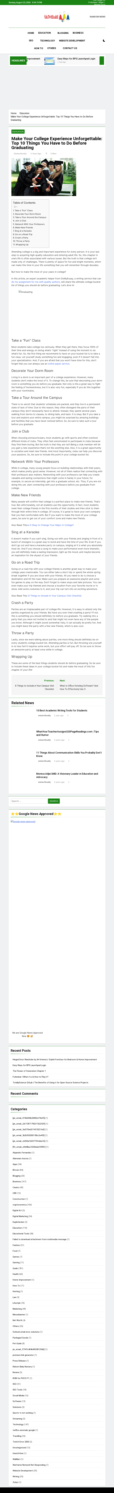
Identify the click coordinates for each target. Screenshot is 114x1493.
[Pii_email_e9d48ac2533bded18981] (29, 1147)
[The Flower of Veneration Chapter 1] (91, 62)
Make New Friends (24, 227)
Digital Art (17, 1210)
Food (15, 1251)
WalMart (16, 1459)
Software (17, 1401)
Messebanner (19, 1314)
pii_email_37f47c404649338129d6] (28, 1349)
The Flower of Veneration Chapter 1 (98, 9)
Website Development (72, 40)
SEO (31, 40)
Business (78, 33)
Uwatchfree (18, 1453)
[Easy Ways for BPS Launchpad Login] (36, 62)
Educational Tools (21, 1233)
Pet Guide (17, 1343)
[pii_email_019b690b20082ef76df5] (29, 1118)
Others (51, 48)
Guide (15, 1268)
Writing (16, 1476)
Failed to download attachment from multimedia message (39, 1239)
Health (16, 1274)
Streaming (17, 1418)
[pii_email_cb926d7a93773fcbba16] (29, 1141)
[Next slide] (104, 1)
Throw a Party (23, 241)
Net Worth (17, 1320)
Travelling (17, 1436)
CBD (15, 1193)
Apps (15, 1164)
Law (14, 1297)
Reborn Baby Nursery (22, 1366)
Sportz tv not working (23, 1413)
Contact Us (70, 48)
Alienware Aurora (20, 1158)
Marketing (17, 1309)
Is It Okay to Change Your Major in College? (51, 525)
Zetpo (15, 1482)
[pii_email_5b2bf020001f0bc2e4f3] (28, 1135)
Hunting (16, 1291)
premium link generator (23, 1355)
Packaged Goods (20, 1338)
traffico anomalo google (24, 1430)
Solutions (17, 1407)
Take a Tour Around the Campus (30, 217)
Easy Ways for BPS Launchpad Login (98, 7)
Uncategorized (19, 1447)
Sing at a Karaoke (23, 231)
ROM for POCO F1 (21, 1378)
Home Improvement (22, 1280)
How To (38, 48)
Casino (16, 1187)
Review (16, 1372)
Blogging (63, 33)
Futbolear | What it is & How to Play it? (97, 2)
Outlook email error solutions (26, 1332)
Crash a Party (21, 237)
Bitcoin (16, 1170)
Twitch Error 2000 (21, 1442)
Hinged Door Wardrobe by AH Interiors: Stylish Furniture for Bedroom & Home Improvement (98, 5)
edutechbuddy (20, 153)
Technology (47, 40)
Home (31, 33)
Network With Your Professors (30, 224)
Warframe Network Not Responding (29, 1465)
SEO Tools (17, 1389)
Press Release (19, 1361)
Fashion (16, 1245)
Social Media (18, 1395)
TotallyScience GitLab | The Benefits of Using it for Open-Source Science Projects (50, 1082)
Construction (19, 1199)
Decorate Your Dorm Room (28, 214)
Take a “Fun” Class (24, 210)
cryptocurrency (20, 1204)
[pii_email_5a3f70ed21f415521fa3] (28, 1129)
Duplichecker (18, 1222)
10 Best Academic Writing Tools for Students (61, 710)
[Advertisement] (57, 87)
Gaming (16, 1262)
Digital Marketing (20, 1216)
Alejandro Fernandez (22, 1152)
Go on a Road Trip (23, 234)
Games (16, 1257)
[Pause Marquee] (102, 60)
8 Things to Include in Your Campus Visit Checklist (54, 595)
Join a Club (20, 220)
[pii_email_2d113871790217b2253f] (29, 1124)
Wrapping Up (22, 244)
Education (44, 33)
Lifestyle (16, 1303)
